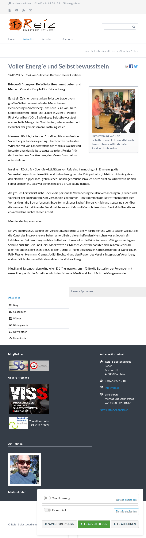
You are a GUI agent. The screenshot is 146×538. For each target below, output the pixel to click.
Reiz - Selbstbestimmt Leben (100, 51)
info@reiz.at (112, 387)
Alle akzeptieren (94, 524)
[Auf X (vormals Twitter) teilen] (136, 67)
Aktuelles (124, 51)
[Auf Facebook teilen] (131, 67)
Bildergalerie (20, 325)
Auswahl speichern (59, 524)
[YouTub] (16, 10)
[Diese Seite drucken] (126, 67)
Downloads (19, 338)
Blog (15, 305)
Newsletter (20, 331)
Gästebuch (19, 311)
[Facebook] (10, 10)
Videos (17, 318)
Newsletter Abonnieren (114, 409)
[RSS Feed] (23, 10)
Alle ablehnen (125, 524)
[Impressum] (30, 10)
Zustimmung (61, 498)
